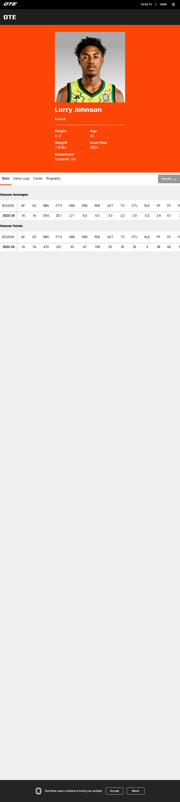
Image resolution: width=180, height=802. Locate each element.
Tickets (146, 4)
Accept (114, 791)
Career (38, 178)
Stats (6, 178)
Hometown (64, 154)
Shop (163, 4)
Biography (53, 178)
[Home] (43, 4)
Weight (61, 142)
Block (135, 791)
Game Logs (21, 178)
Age (93, 131)
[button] (173, 4)
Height (61, 131)
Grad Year (98, 142)
